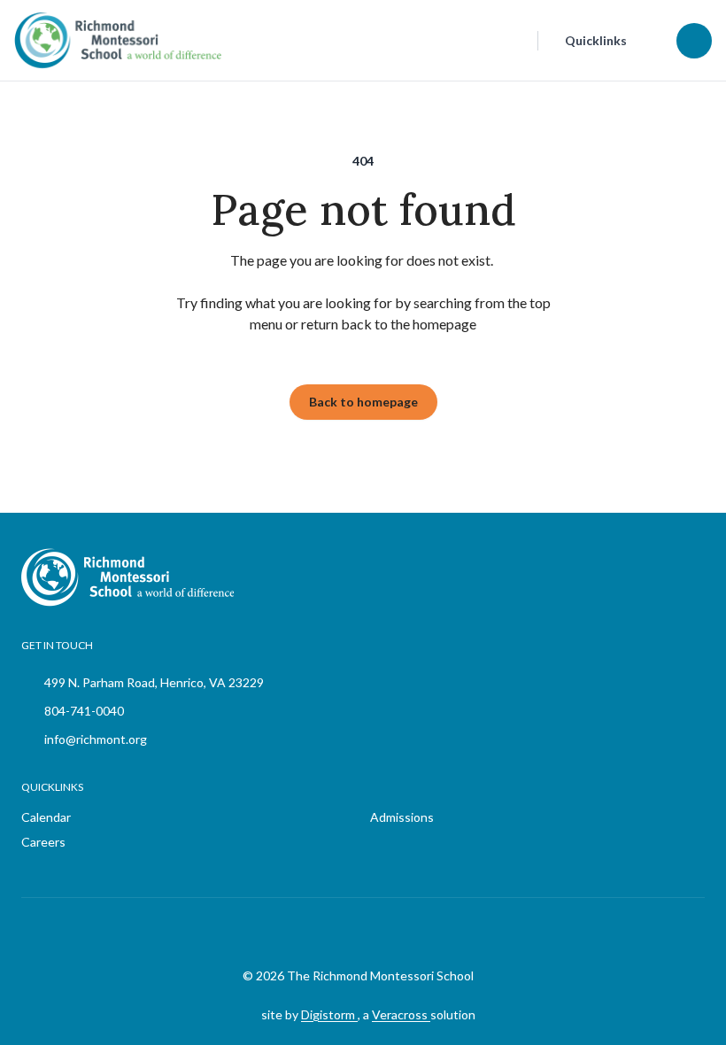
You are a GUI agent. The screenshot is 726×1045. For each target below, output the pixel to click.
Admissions (402, 816)
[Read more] (324, 932)
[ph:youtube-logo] (412, 932)
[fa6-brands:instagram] (368, 932)
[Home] (83, 40)
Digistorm (329, 1014)
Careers (43, 841)
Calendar (46, 816)
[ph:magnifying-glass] (512, 40)
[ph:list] (694, 40)
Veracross (401, 1014)
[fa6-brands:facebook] (324, 932)
